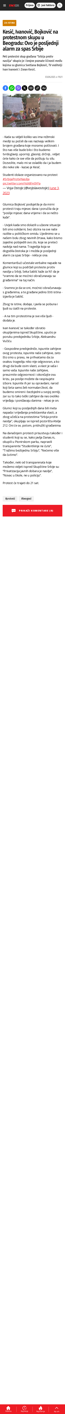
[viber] (18, 88)
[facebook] (5, 88)
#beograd (26, 498)
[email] (31, 88)
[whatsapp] (12, 88)
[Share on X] (24, 88)
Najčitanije (40, 1411)
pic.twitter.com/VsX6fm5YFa (21, 183)
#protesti (10, 498)
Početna (8, 1411)
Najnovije (24, 1411)
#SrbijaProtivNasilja (16, 179)
